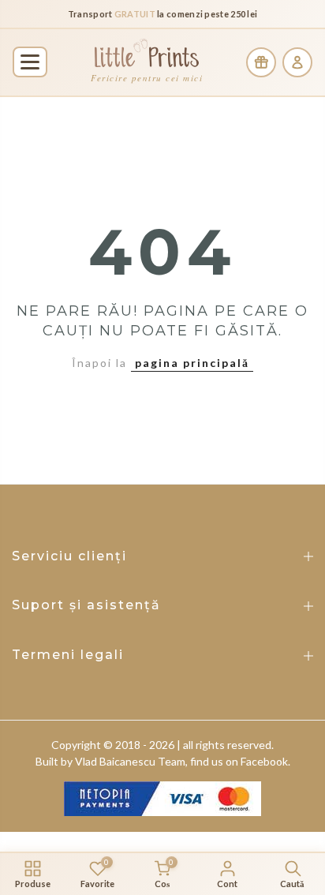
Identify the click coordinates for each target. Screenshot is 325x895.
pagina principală (192, 362)
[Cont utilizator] (297, 62)
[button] (30, 62)
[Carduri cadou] (261, 62)
